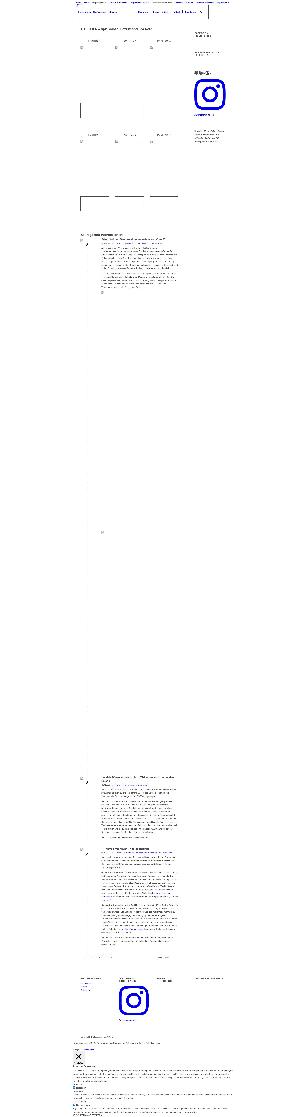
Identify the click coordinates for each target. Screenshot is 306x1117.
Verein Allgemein (150, 852)
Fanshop (179, 2)
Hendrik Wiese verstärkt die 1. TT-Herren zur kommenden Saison (137, 779)
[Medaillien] (86, 245)
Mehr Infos (89, 1049)
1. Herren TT (118, 243)
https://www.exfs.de (133, 928)
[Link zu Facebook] (213, 11)
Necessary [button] (77, 1084)
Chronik (189, 2)
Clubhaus (123, 2)
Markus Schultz (157, 243)
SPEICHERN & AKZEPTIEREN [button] (87, 1115)
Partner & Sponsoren (205, 2)
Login (79, 4)
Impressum (222, 2)
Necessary (81, 1087)
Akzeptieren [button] (78, 1049)
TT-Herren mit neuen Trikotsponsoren (125, 849)
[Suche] (201, 12)
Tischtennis (142, 243)
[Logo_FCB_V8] (97, 12)
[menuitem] (86, 2)
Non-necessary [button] (79, 1101)
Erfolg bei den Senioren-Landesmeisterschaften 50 (133, 239)
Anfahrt (112, 2)
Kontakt (84, 986)
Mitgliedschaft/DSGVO (140, 2)
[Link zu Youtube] (228, 11)
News (86, 2)
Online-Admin (143, 785)
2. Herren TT (129, 852)
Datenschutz (86, 990)
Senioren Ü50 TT (130, 243)
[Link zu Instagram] (223, 11)
